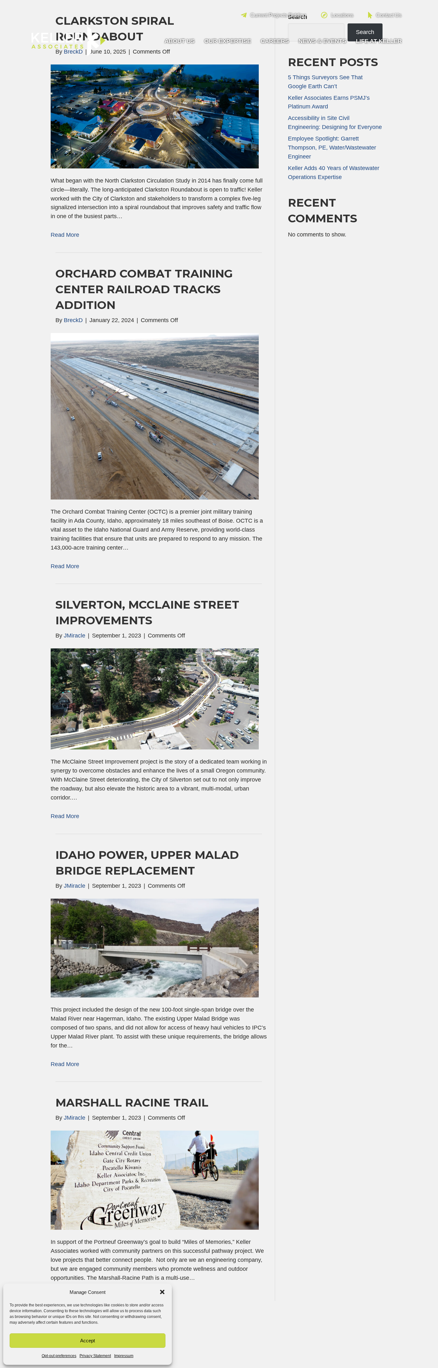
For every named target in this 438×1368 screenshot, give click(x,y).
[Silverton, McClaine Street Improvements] (155, 699)
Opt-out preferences (59, 1356)
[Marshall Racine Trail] (155, 1179)
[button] (162, 1292)
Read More (65, 235)
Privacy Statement (95, 1356)
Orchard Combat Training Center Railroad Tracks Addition (144, 289)
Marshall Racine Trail (131, 1102)
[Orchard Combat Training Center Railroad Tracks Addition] (155, 416)
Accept (87, 1340)
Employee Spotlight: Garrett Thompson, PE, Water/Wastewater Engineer (332, 147)
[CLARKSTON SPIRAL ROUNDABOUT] (155, 116)
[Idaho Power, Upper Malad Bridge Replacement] (155, 948)
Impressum (123, 1356)
